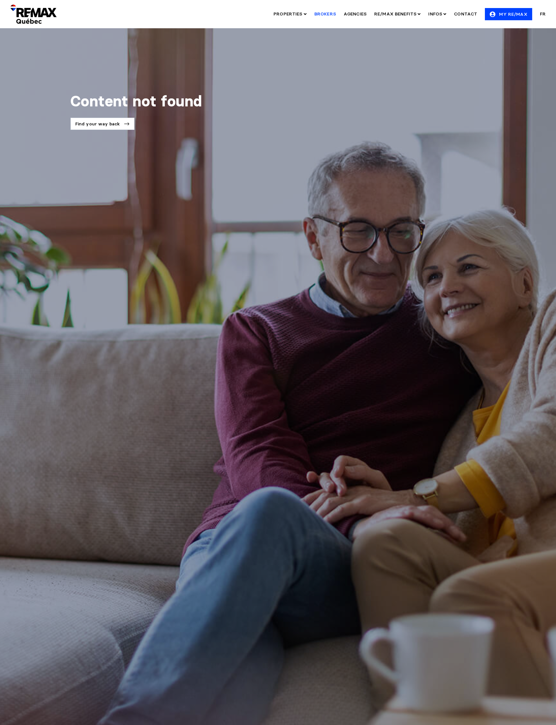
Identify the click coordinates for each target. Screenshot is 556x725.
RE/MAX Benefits (396, 14)
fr (543, 14)
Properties (288, 14)
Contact (465, 14)
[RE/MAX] (33, 14)
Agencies (355, 14)
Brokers (325, 14)
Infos (435, 14)
